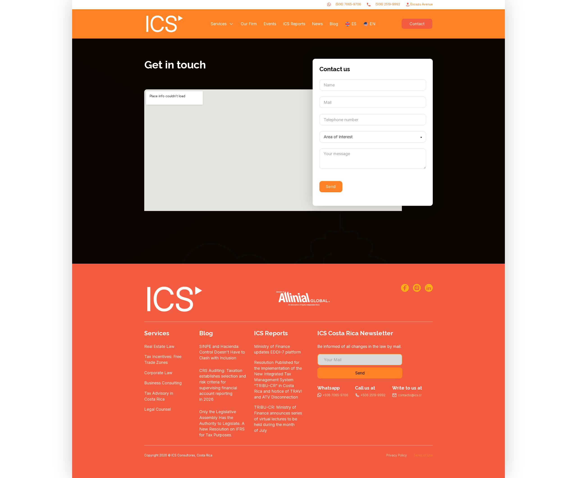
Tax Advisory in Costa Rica (158, 396)
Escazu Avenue (421, 4)
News (317, 23)
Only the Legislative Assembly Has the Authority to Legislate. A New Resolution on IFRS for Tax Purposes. (222, 423)
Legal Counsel (157, 409)
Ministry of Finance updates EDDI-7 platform (277, 349)
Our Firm (249, 23)
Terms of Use (423, 455)
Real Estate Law (159, 346)
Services (219, 23)
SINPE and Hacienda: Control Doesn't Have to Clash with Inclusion (222, 352)
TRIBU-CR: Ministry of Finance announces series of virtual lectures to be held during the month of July (278, 419)
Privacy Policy (396, 455)
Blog (334, 23)
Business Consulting (163, 383)
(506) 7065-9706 (348, 4)
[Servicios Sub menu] (231, 24)
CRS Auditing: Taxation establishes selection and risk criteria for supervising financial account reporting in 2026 (222, 385)
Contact (417, 23)
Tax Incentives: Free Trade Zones (162, 359)
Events (269, 23)
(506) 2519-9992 (387, 4)
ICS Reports (294, 23)
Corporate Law (158, 372)
